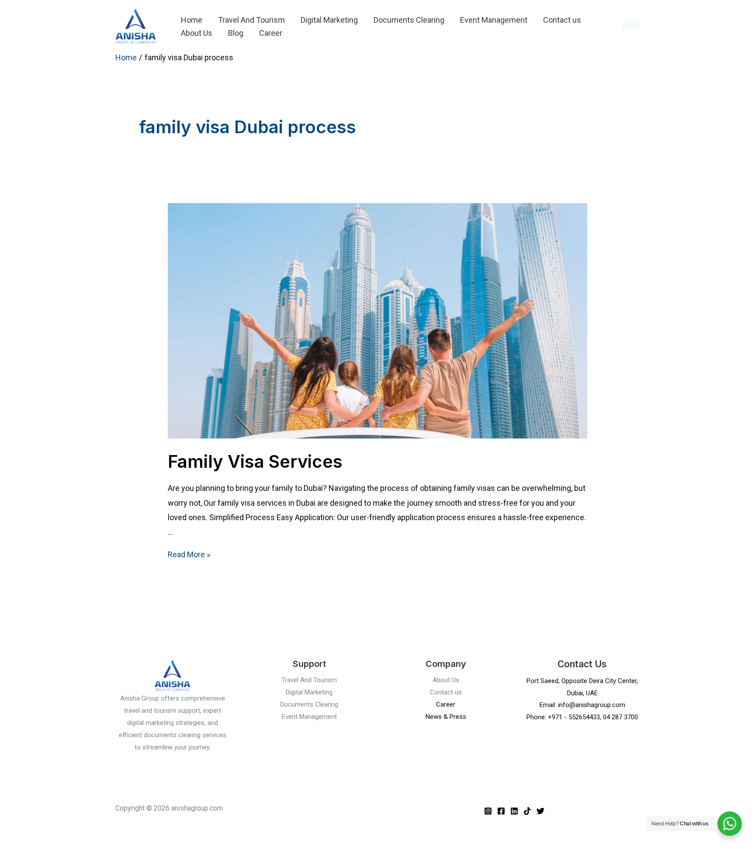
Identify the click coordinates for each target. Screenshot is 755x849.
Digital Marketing (329, 19)
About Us (196, 33)
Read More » (189, 554)
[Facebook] (501, 811)
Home (191, 19)
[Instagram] (488, 811)
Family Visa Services (255, 461)
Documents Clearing (409, 19)
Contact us (562, 19)
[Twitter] (540, 811)
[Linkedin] (514, 811)
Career (270, 33)
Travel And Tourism (251, 19)
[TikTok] (527, 811)
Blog (235, 33)
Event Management (493, 19)
